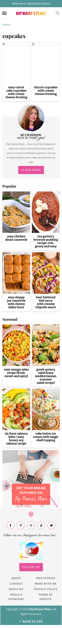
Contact (16, 583)
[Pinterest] (21, 525)
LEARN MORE (31, 170)
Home (6, 24)
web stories (45, 578)
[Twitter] (51, 525)
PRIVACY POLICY (45, 589)
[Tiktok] (41, 525)
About (16, 578)
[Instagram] (31, 525)
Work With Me (46, 583)
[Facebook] (10, 525)
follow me (31, 567)
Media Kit (16, 589)
